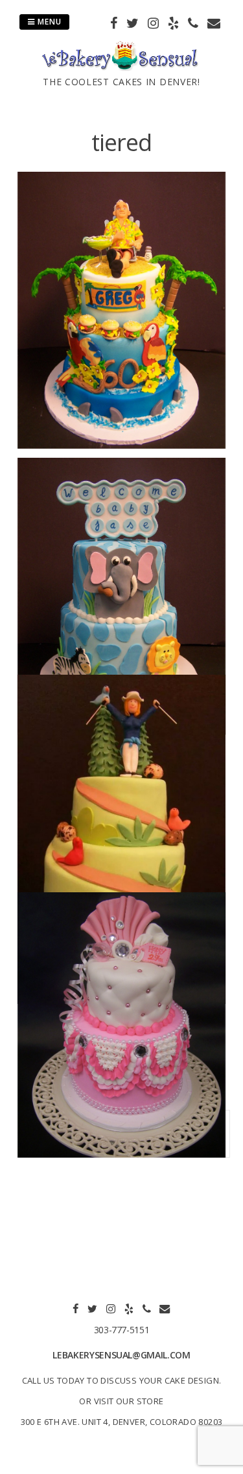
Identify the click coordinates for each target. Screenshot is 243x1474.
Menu (48, 21)
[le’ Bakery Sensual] (121, 67)
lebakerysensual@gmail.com (121, 1355)
